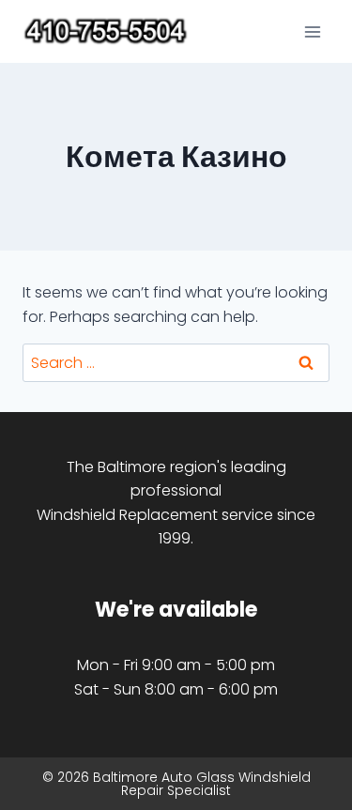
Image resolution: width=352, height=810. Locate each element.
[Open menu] (312, 31)
